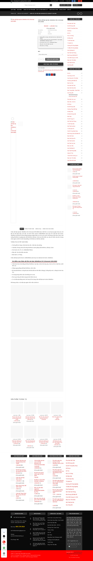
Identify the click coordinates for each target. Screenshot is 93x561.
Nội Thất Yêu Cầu (71, 143)
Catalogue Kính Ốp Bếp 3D (53, 539)
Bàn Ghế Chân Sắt (71, 87)
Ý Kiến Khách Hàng (53, 9)
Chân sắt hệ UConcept (22, 13)
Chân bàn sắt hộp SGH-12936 (57, 417)
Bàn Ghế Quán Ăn (71, 138)
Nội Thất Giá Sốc (71, 62)
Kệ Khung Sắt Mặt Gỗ (72, 80)
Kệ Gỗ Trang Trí (70, 118)
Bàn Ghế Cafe (70, 135)
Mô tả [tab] (21, 228)
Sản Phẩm (19, 9)
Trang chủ (13, 13)
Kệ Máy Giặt (70, 38)
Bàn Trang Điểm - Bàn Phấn (73, 90)
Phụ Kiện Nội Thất (71, 23)
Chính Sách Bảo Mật (52, 522)
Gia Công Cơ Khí (71, 75)
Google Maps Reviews (16, 551)
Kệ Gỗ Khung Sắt (71, 25)
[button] (65, 5)
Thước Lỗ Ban (51, 529)
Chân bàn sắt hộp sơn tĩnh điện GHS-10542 (44, 441)
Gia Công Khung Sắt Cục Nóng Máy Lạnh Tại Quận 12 (39, 529)
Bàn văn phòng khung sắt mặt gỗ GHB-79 (30, 441)
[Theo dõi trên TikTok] (77, 1)
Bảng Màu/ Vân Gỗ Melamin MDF (55, 537)
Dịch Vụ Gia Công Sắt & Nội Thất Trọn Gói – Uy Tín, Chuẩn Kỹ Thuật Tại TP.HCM (39, 539)
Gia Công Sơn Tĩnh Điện (72, 78)
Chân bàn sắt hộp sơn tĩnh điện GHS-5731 (17, 441)
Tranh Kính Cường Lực (72, 155)
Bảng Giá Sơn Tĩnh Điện (29, 9)
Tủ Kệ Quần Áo (70, 128)
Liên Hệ (69, 9)
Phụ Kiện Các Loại (71, 99)
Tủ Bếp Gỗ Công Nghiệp (72, 47)
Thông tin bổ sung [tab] (29, 228)
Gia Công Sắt (70, 65)
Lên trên (4, 555)
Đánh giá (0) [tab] (38, 228)
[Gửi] (51, 5)
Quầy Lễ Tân (70, 153)
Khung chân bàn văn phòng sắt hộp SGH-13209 (16, 418)
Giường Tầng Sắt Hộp (72, 109)
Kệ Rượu (69, 30)
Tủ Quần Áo (70, 43)
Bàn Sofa (69, 116)
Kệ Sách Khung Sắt (71, 114)
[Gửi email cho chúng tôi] (75, 544)
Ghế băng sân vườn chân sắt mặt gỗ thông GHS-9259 (57, 442)
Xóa (62, 50)
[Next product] (78, 13)
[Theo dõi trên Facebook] (72, 1)
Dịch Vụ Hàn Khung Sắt (42, 9)
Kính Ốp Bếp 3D (70, 50)
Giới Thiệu (13, 9)
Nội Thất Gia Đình (71, 126)
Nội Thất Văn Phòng (71, 52)
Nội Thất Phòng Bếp (71, 150)
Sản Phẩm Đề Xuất (71, 160)
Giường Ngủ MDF (54, 0)
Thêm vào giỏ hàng (52, 59)
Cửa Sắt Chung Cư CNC (72, 57)
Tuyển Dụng (50, 542)
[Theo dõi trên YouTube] (81, 1)
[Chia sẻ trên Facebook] (47, 74)
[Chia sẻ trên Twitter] (49, 74)
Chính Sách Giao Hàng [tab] (48, 228)
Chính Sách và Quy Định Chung (54, 517)
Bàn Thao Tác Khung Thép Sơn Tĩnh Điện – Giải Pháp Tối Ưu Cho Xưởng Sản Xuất (39, 519)
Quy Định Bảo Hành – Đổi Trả (54, 525)
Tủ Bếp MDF (68, 0)
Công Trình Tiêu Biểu (52, 544)
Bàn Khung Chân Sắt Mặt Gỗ (73, 133)
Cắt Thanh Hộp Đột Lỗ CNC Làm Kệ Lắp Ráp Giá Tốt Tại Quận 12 (39, 544)
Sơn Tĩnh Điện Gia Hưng (74, 557)
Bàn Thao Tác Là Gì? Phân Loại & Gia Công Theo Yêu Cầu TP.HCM (39, 524)
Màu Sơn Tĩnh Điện (71, 60)
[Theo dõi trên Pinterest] (79, 1)
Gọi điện (4, 544)
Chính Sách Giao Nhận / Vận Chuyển (56, 520)
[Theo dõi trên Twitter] (73, 544)
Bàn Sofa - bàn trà (71, 101)
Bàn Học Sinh (70, 83)
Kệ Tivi (68, 33)
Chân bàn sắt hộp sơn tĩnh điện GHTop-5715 (30, 417)
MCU (39, 51)
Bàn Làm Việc (70, 145)
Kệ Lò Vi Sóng (70, 35)
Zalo (4, 532)
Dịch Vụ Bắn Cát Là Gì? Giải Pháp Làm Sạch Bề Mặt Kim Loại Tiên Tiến (39, 534)
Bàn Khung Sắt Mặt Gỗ (72, 55)
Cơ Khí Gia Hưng (74, 555)
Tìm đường (4, 549)
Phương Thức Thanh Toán (53, 527)
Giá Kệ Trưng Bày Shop (72, 28)
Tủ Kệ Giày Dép (70, 40)
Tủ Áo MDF (62, 0)
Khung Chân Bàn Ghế (73, 96)
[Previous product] (81, 13)
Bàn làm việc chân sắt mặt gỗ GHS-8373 (43, 417)
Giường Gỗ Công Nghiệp (72, 45)
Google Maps (62, 9)
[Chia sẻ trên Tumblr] (54, 74)
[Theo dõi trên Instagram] (75, 1)
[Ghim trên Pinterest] (52, 74)
